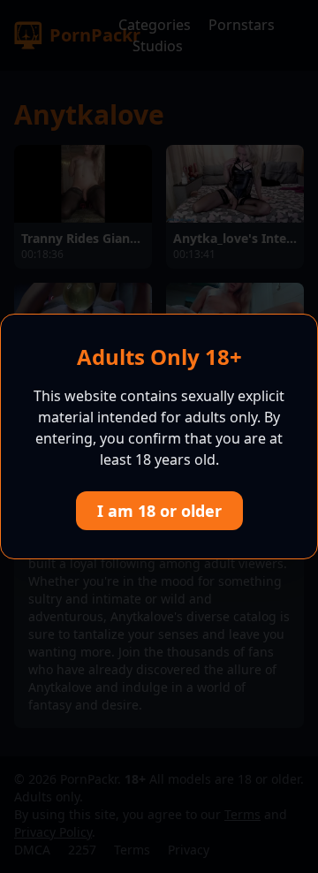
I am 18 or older (159, 510)
